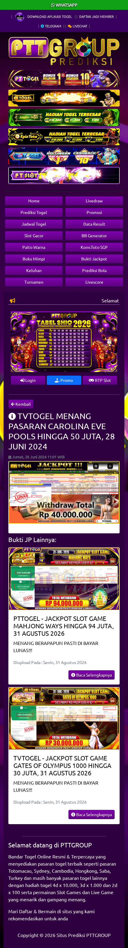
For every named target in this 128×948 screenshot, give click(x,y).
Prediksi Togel (34, 212)
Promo (66, 380)
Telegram (52, 26)
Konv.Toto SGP (94, 247)
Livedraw (94, 200)
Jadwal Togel (34, 224)
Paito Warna (33, 247)
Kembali (23, 404)
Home (34, 200)
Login (30, 380)
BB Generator (94, 235)
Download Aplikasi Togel (49, 16)
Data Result (94, 224)
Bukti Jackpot (94, 258)
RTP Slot (102, 380)
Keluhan (34, 270)
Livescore (94, 282)
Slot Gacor (33, 235)
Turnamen (33, 282)
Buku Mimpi (34, 258)
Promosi (94, 212)
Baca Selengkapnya (93, 674)
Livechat (79, 26)
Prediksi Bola (94, 270)
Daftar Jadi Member (96, 16)
